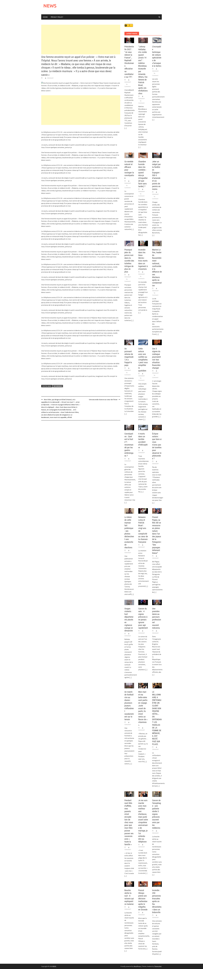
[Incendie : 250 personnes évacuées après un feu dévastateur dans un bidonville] (157, 884)
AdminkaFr (50, 78)
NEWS (49, 6)
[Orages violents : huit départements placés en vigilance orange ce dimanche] (129, 602)
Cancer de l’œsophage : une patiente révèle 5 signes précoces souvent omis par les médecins (156, 814)
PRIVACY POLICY (57, 17)
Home (45, 17)
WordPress (137, 966)
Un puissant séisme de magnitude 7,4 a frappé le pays (128, 356)
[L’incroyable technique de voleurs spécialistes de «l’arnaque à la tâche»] (157, 40)
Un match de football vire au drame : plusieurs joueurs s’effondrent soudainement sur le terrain (129, 706)
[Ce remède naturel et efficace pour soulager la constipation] (129, 155)
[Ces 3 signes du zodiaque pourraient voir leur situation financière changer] (157, 342)
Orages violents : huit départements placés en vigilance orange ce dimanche (128, 619)
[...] (125, 128)
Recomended (58, 386)
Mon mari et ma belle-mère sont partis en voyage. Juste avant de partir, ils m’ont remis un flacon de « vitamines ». (142, 708)
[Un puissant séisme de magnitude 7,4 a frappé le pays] (129, 342)
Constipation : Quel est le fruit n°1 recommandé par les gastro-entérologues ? (128, 444)
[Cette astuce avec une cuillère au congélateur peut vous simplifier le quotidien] (143, 342)
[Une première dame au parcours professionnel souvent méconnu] (157, 602)
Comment (127, 86)
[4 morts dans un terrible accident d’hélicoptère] (143, 427)
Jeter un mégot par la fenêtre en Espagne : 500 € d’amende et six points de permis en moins (156, 175)
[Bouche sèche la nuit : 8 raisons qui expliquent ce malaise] (129, 884)
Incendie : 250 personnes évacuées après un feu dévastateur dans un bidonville (156, 901)
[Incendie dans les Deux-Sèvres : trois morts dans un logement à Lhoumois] (143, 243)
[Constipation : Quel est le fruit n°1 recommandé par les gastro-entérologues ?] (129, 427)
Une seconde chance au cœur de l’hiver (103, 399)
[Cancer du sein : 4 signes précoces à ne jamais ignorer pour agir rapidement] (143, 602)
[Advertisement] (80, 39)
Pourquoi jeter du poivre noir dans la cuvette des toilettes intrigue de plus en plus (129, 260)
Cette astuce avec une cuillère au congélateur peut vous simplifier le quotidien (143, 359)
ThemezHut (157, 966)
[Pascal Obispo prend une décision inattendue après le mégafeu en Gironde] (143, 884)
